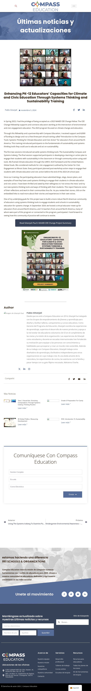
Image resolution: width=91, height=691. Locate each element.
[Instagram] (29, 369)
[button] (16, 6)
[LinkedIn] (24, 369)
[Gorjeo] (19, 369)
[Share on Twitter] (79, 110)
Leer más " (22, 408)
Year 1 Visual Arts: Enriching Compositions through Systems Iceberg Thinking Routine (29, 402)
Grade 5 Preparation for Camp (72, 400)
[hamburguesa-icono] (73, 6)
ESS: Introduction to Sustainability (73, 419)
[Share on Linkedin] (84, 110)
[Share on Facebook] (74, 110)
